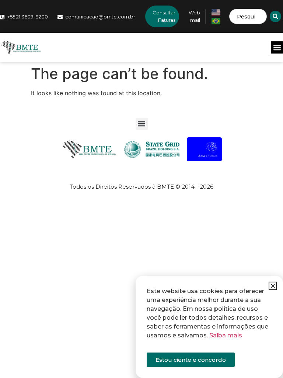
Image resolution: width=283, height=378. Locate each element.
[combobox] (248, 16)
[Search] (275, 16)
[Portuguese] (216, 20)
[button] (277, 47)
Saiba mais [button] (225, 335)
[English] (216, 11)
